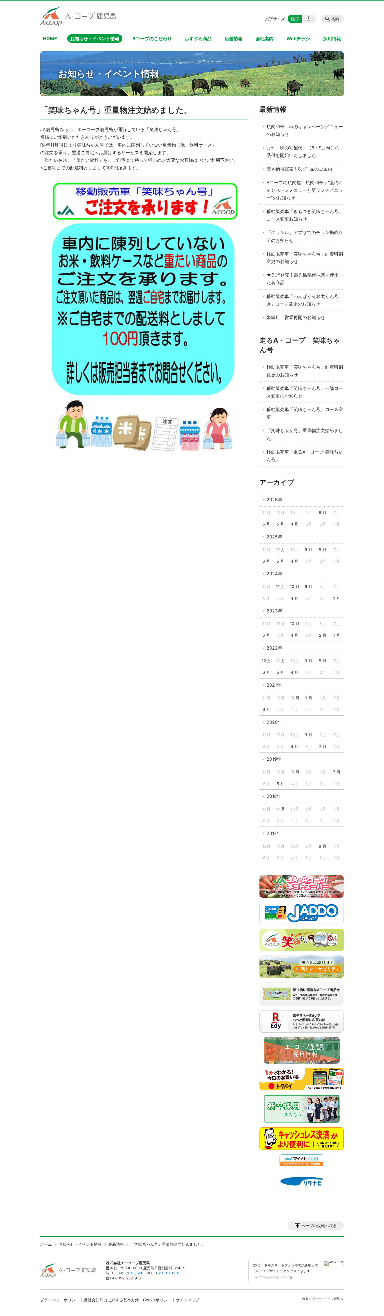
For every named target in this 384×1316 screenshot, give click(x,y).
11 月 (280, 549)
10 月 (294, 586)
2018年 (273, 796)
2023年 (274, 611)
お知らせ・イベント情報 (94, 38)
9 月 (308, 549)
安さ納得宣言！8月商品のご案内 (299, 169)
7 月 (336, 771)
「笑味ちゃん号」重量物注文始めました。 (304, 434)
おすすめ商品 (198, 38)
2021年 (273, 685)
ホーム (46, 1244)
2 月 (322, 635)
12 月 (266, 660)
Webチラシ (298, 38)
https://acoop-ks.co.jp (275, 1277)
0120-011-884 (167, 1273)
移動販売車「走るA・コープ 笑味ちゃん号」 (304, 455)
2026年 (274, 499)
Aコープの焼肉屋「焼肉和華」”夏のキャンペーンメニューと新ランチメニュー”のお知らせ (304, 190)
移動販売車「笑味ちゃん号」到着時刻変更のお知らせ (304, 257)
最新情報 (272, 109)
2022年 (274, 648)
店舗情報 (234, 38)
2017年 (273, 833)
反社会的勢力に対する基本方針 (111, 1299)
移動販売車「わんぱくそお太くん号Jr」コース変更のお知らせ (302, 300)
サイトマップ (187, 1299)
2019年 (273, 759)
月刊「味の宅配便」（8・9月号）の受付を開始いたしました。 (303, 151)
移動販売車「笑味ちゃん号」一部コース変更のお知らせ (304, 392)
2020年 (274, 722)
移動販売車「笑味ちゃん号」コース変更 (304, 413)
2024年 (274, 573)
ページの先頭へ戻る (319, 1225)
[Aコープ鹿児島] (78, 16)
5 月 (280, 524)
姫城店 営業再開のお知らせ (295, 317)
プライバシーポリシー (60, 1299)
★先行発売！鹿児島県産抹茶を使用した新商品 (304, 278)
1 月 (336, 598)
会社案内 (265, 38)
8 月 (322, 512)
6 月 (266, 524)
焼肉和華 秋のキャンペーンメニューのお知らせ (304, 130)
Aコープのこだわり (152, 38)
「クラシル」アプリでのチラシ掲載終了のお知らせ (304, 236)
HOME (50, 38)
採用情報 (332, 38)
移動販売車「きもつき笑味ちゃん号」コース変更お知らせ (304, 215)
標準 (295, 19)
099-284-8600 (130, 1273)
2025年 (274, 537)
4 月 (294, 524)
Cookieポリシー (157, 1299)
